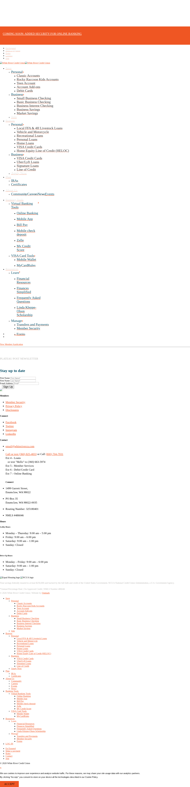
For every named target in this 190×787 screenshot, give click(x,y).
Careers (14, 683)
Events (14, 686)
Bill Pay (20, 701)
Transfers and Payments (27, 736)
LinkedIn (11, 433)
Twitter (10, 426)
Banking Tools (12, 691)
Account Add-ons (24, 611)
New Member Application (11, 344)
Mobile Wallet (23, 713)
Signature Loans (24, 663)
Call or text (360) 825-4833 (21, 454)
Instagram (11, 429)
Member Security (15, 402)
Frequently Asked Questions (29, 729)
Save (8, 598)
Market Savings (23, 628)
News (13, 688)
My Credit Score (24, 708)
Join (13, 631)
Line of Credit (23, 666)
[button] (0, 768)
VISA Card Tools (19, 711)
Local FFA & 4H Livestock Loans (32, 638)
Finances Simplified (25, 726)
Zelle (19, 706)
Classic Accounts (24, 603)
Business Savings (24, 626)
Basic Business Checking (28, 621)
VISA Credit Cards (25, 651)
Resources (10, 719)
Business (15, 616)
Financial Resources (25, 724)
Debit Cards (22, 613)
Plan (7, 671)
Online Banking (24, 696)
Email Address (6, 383)
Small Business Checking (28, 618)
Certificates (16, 676)
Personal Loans (23, 646)
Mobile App (22, 698)
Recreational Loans (25, 643)
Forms (19, 741)
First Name (5, 378)
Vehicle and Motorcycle (27, 641)
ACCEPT (9, 783)
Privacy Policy (14, 405)
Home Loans (22, 648)
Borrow (9, 633)
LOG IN (9, 744)
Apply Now (16, 668)
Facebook (11, 422)
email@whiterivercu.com (20, 446)
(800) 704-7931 (54, 454)
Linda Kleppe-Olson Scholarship (31, 731)
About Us (10, 678)
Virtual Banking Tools (21, 693)
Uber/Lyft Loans (24, 661)
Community (16, 681)
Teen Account (23, 608)
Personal (15, 601)
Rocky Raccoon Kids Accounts (30, 606)
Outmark (46, 593)
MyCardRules (23, 716)
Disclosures (12, 409)
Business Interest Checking (28, 623)
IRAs (13, 673)
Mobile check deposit (26, 703)
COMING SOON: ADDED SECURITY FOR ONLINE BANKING (42, 33)
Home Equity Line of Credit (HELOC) (34, 653)
